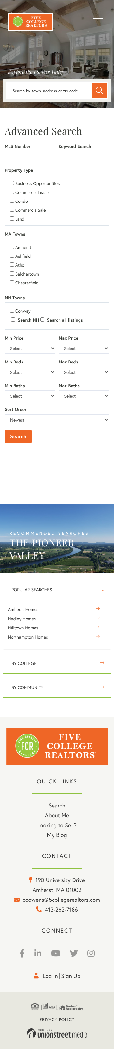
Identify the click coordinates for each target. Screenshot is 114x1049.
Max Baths (69, 385)
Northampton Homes (28, 637)
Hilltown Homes (23, 628)
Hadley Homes (22, 618)
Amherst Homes (23, 609)
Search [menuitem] (57, 805)
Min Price (14, 338)
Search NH (27, 320)
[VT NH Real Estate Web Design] (57, 1033)
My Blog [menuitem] (57, 835)
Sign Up (70, 975)
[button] (99, 90)
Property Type (19, 170)
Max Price (68, 338)
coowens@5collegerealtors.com (61, 899)
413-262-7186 (61, 909)
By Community (27, 687)
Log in (50, 975)
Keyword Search (75, 146)
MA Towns (15, 234)
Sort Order (16, 409)
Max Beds (68, 362)
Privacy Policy (57, 1019)
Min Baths (15, 385)
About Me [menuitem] (57, 815)
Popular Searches (31, 590)
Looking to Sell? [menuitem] (57, 825)
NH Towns (15, 298)
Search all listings (64, 320)
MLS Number (18, 146)
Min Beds (14, 362)
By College (23, 663)
